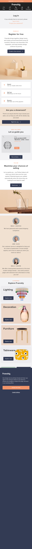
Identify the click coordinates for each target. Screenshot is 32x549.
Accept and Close (16, 387)
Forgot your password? (16, 23)
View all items (15, 157)
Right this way (15, 122)
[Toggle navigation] (3, 7)
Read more (15, 185)
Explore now (8, 298)
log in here (16, 21)
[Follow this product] (3, 137)
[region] (16, 458)
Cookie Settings (16, 392)
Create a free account (15, 51)
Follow (16, 148)
